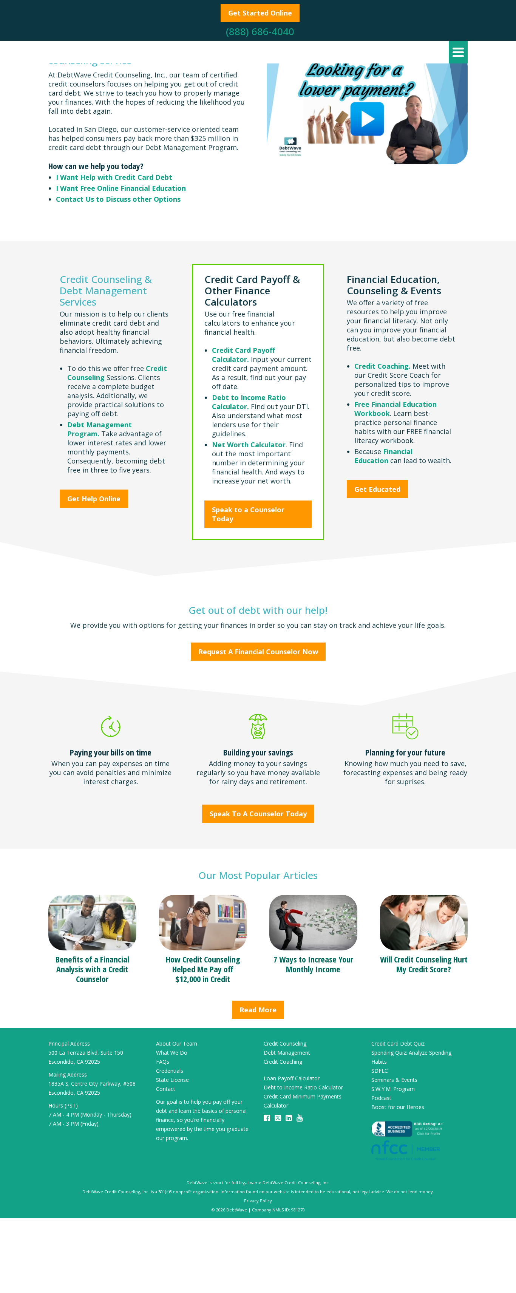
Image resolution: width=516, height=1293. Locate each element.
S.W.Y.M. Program (393, 1088)
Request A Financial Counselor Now (258, 651)
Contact (165, 1088)
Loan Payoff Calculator (292, 1078)
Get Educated (377, 489)
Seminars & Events (394, 1079)
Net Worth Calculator (249, 444)
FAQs (162, 1061)
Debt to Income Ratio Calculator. (249, 402)
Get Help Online (94, 498)
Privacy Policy (258, 1200)
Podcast (381, 1097)
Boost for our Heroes (397, 1107)
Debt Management (287, 1052)
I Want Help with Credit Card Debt (114, 177)
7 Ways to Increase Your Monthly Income (313, 964)
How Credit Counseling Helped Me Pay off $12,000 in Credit (203, 968)
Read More (258, 1009)
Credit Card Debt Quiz (398, 1043)
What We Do (171, 1052)
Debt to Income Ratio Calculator (303, 1087)
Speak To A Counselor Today (258, 813)
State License (172, 1079)
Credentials (169, 1070)
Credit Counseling (285, 1043)
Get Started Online (260, 12)
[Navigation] (458, 52)
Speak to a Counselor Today (248, 514)
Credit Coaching (283, 1061)
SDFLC (379, 1070)
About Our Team (176, 1043)
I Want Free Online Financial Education (121, 188)
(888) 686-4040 (260, 31)
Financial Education (383, 456)
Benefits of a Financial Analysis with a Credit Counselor (92, 968)
